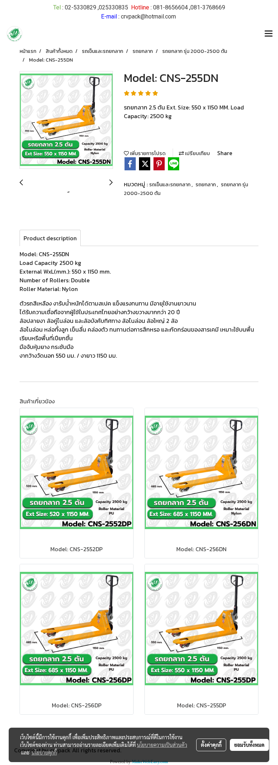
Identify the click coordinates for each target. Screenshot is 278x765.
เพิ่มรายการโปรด (147, 153)
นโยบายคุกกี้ (44, 752)
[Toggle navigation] (269, 34)
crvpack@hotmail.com (148, 16)
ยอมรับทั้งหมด (249, 744)
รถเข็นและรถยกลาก (170, 184)
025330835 (113, 7)
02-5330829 (80, 7)
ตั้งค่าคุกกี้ (211, 744)
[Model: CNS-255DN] (66, 120)
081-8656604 (170, 7)
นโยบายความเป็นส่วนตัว (162, 744)
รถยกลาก (206, 184)
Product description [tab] (50, 238)
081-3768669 (207, 7)
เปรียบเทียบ (197, 153)
